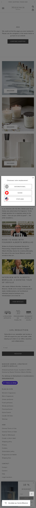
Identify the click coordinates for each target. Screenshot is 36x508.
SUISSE (20, 193)
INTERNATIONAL (20, 186)
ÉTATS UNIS (20, 199)
